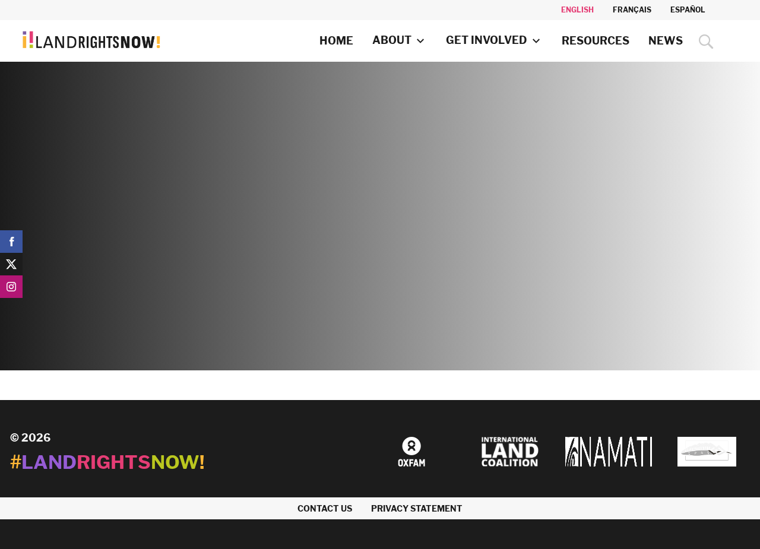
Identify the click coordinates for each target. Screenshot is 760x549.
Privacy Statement (417, 508)
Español (687, 9)
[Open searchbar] (703, 41)
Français (632, 9)
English (577, 9)
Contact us (324, 508)
